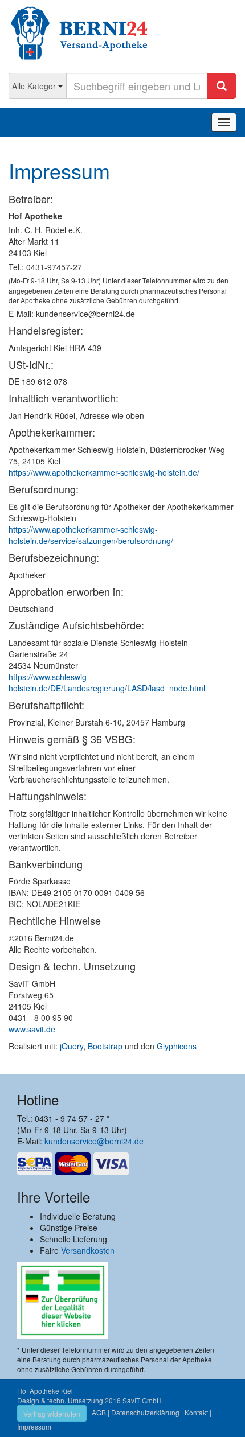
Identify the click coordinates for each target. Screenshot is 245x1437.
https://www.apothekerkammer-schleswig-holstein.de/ (104, 472)
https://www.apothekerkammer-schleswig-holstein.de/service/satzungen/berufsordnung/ (91, 535)
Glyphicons (177, 1046)
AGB (99, 1412)
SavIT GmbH (142, 1400)
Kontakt (196, 1412)
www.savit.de (32, 1029)
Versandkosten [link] (88, 1250)
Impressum (34, 1426)
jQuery (71, 1046)
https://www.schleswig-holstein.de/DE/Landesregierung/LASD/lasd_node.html (107, 682)
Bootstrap (105, 1046)
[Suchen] (221, 86)
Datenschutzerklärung (145, 1412)
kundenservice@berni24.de (94, 1141)
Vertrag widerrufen (51, 1413)
